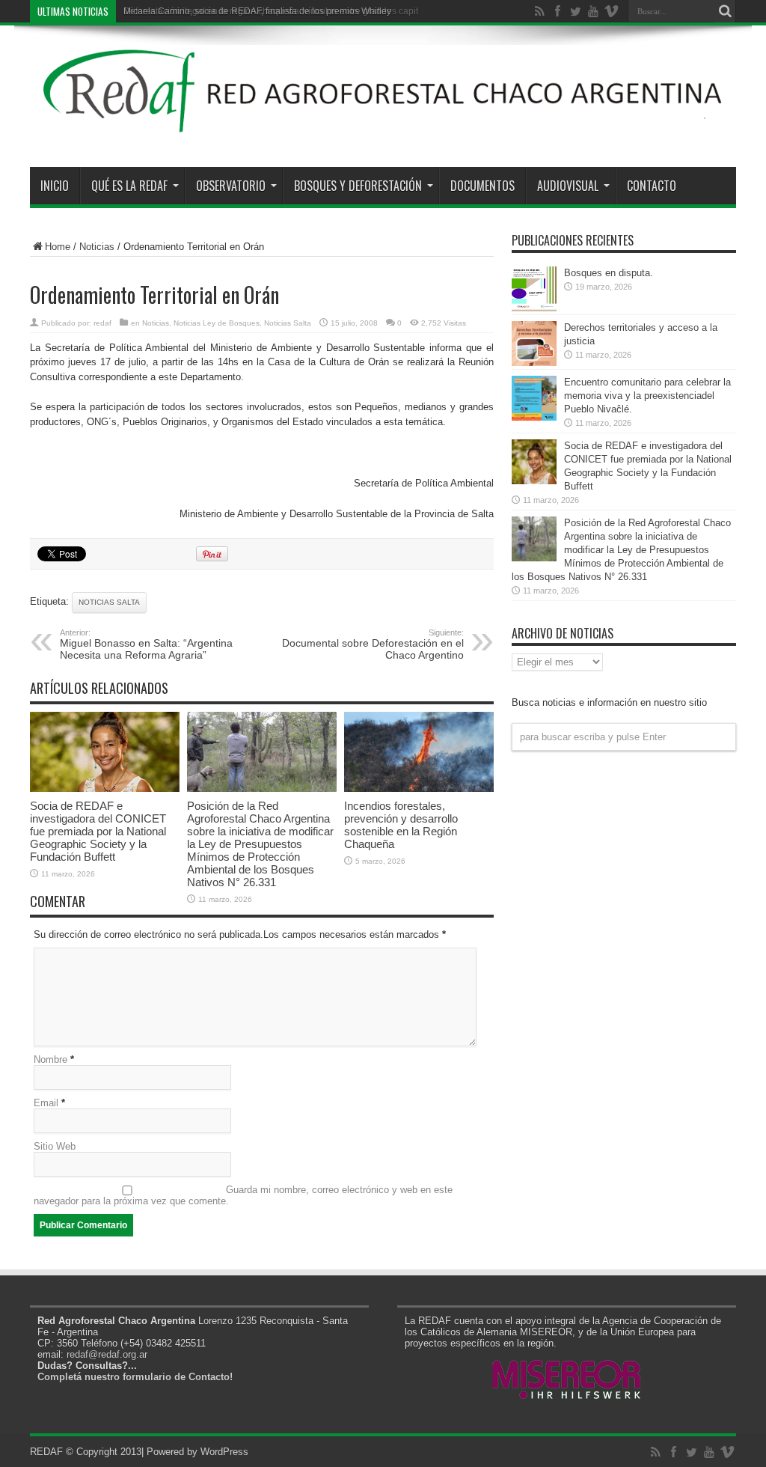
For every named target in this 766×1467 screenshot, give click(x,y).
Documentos (482, 186)
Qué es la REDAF (129, 186)
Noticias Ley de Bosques (217, 323)
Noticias (96, 246)
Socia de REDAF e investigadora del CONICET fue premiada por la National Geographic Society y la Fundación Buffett (98, 831)
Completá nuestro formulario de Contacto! (135, 1376)
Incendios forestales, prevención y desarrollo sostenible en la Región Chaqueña (401, 824)
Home (57, 246)
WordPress (224, 1451)
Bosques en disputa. (608, 272)
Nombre (50, 1059)
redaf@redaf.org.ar (107, 1354)
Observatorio (231, 186)
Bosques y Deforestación (358, 186)
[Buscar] (725, 11)
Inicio (54, 186)
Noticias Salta (287, 323)
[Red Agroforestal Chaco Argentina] (383, 129)
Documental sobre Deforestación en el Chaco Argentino (373, 644)
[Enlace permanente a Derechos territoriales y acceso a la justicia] (534, 362)
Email (46, 1102)
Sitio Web (55, 1146)
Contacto (651, 186)
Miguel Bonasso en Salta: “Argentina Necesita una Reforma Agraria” (146, 644)
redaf (102, 323)
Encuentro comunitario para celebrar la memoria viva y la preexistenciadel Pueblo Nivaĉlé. (647, 395)
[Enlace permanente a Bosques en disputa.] (534, 308)
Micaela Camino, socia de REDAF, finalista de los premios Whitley (257, 11)
